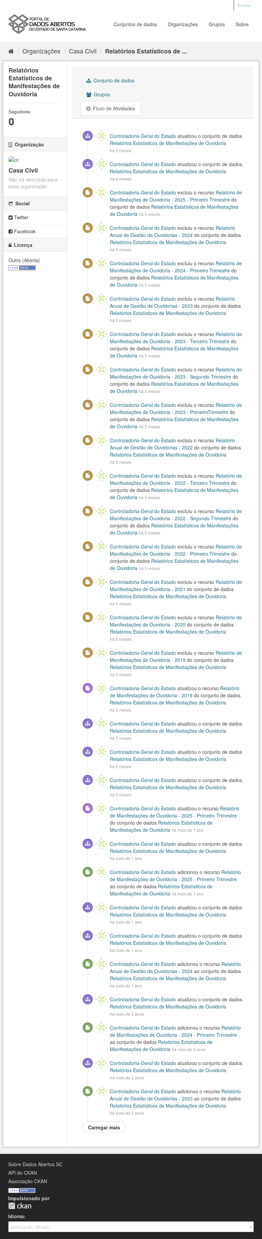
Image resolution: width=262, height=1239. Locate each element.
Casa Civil (83, 50)
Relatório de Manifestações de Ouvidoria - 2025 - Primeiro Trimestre (176, 196)
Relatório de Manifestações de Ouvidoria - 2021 (176, 585)
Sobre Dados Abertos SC (35, 1164)
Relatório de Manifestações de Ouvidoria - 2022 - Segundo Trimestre (176, 515)
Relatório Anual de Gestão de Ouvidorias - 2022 (172, 444)
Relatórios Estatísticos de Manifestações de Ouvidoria (168, 143)
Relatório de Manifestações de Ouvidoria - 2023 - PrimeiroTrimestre (176, 408)
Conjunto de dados (113, 80)
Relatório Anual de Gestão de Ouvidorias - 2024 (172, 231)
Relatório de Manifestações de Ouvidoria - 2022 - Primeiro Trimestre (176, 550)
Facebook (24, 231)
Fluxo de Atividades (113, 108)
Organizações (183, 24)
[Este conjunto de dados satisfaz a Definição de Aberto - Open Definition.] (22, 267)
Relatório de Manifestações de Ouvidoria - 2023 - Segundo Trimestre (176, 373)
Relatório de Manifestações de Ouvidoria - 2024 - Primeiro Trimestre (176, 267)
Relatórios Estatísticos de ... (146, 51)
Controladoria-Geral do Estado (143, 135)
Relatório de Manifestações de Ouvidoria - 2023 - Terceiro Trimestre (176, 338)
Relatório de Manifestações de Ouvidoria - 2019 (176, 656)
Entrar (243, 5)
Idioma (16, 1216)
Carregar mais (104, 1127)
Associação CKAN (27, 1181)
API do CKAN (22, 1172)
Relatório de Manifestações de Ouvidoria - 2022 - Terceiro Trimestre (176, 479)
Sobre (242, 24)
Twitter (20, 217)
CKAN (19, 1205)
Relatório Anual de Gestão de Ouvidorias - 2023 (172, 302)
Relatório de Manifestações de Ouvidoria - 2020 (176, 621)
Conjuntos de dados (135, 24)
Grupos (217, 24)
